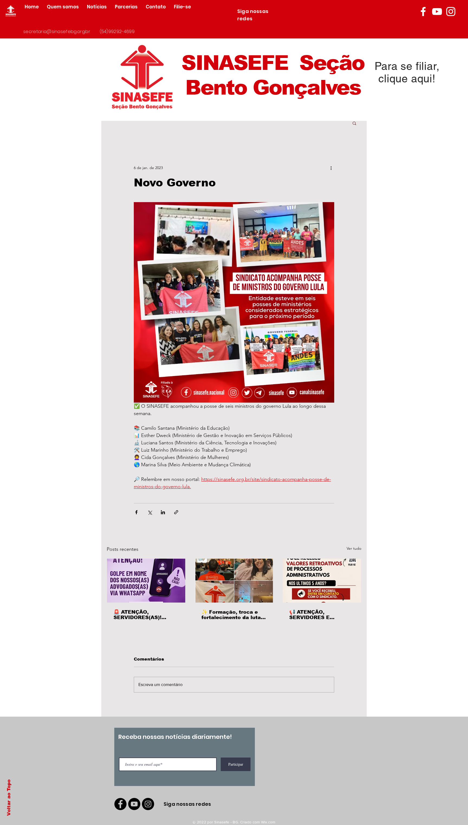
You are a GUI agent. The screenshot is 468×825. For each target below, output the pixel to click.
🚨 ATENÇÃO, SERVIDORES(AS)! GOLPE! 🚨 (137, 614)
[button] (354, 123)
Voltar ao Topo (8, 797)
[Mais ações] (331, 167)
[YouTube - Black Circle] (134, 804)
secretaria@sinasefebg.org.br (56, 31)
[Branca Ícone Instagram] (451, 11)
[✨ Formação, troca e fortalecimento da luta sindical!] (234, 581)
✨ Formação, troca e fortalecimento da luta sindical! (231, 614)
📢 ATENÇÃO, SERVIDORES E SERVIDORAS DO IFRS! (319, 614)
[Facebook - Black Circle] (120, 804)
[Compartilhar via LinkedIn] (162, 512)
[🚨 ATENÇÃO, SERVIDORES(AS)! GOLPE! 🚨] (146, 581)
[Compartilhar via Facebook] (136, 512)
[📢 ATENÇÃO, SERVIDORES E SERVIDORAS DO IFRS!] (322, 581)
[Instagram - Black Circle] (148, 804)
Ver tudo (354, 548)
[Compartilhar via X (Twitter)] (149, 512)
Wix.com (268, 822)
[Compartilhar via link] (176, 512)
